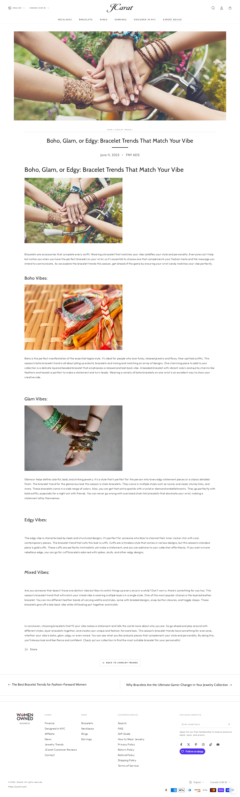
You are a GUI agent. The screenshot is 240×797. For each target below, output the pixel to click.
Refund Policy (126, 755)
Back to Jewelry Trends (122, 663)
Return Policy (126, 749)
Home (110, 130)
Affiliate (50, 733)
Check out (89, 640)
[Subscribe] (230, 724)
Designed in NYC (55, 728)
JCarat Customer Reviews (61, 749)
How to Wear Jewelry (131, 739)
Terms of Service (128, 765)
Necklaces (87, 728)
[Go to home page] (120, 8)
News (48, 739)
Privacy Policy (126, 744)
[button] (213, 8)
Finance (50, 723)
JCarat (19, 782)
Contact (50, 755)
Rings (84, 733)
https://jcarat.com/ (17, 786)
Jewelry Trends (123, 130)
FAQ (120, 728)
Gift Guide (124, 733)
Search (122, 723)
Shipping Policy (127, 760)
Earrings (86, 739)
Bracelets (87, 723)
